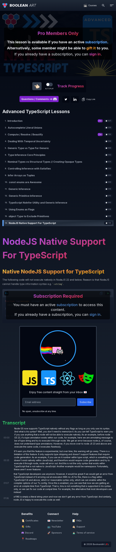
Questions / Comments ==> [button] (37, 99)
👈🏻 (37, 86)
